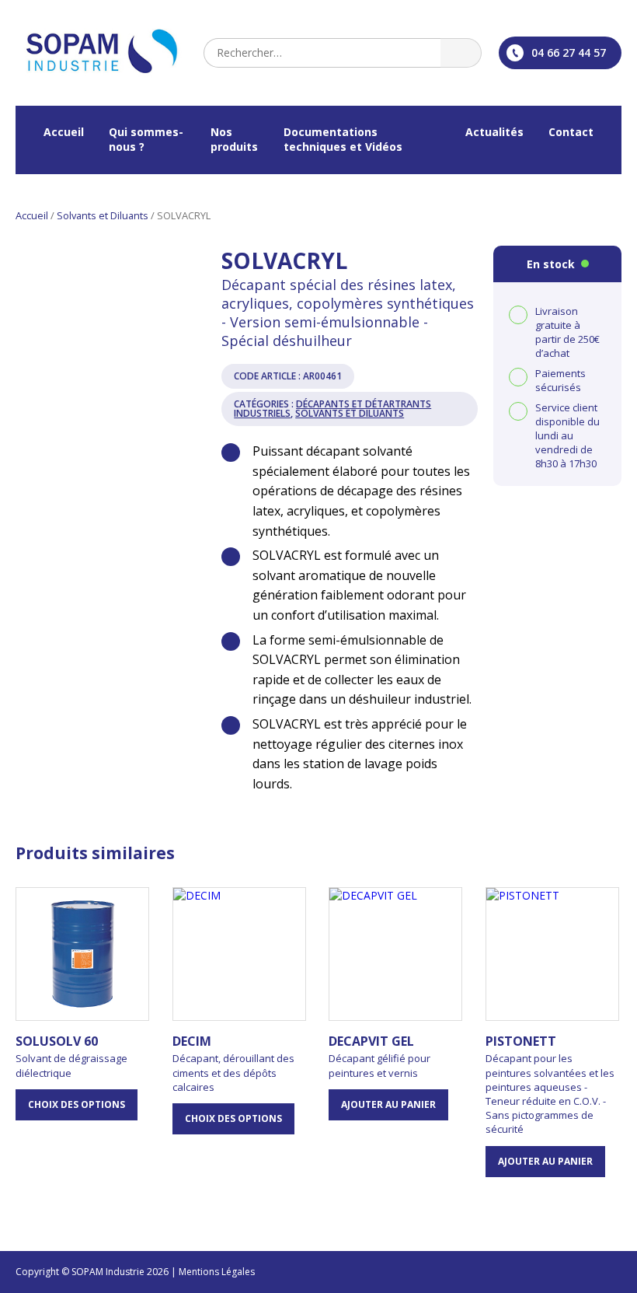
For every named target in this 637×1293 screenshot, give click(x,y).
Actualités (494, 131)
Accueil (64, 131)
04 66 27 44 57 (568, 52)
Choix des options (76, 1104)
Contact (570, 131)
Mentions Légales (217, 1271)
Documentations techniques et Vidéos (343, 139)
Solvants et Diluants (102, 215)
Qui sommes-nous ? (146, 139)
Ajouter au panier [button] (388, 1104)
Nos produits (234, 139)
